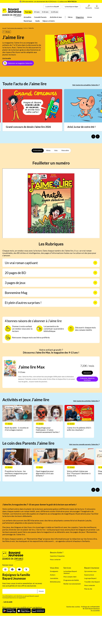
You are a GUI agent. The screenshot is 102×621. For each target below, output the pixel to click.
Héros (70, 17)
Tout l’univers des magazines (15, 28)
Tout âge (28, 12)
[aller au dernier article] (93, 490)
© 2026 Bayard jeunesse (91, 608)
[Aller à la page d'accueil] (11, 17)
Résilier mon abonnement (72, 584)
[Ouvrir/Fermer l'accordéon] (95, 263)
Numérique (28, 21)
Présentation (37, 150)
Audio (37, 21)
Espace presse (89, 575)
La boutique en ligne (71, 6)
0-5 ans (36, 12)
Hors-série (65, 150)
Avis (55, 150)
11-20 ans (54, 12)
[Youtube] (19, 569)
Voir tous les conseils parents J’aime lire (84, 444)
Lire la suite (6, 58)
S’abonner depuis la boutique (87, 379)
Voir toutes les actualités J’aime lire (85, 85)
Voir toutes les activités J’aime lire (86, 401)
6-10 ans (45, 12)
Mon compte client (69, 577)
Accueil (4, 28)
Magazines (80, 17)
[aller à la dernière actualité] (93, 136)
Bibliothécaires (55, 582)
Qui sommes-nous (90, 571)
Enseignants (54, 571)
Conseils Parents (40, 17)
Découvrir (87, 373)
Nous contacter (55, 559)
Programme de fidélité (71, 580)
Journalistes (54, 578)
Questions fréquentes (57, 556)
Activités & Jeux (56, 17)
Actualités (27, 17)
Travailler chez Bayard (92, 582)
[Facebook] (12, 569)
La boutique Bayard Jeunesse (70, 572)
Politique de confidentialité (90, 607)
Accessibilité (95, 610)
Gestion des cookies (73, 607)
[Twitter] (26, 569)
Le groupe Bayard (90, 578)
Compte (97, 8)
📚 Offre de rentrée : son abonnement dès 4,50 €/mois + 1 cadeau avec (48, 1)
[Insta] (5, 569)
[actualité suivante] (98, 136)
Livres (89, 17)
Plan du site (88, 589)
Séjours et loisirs (49, 21)
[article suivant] (98, 490)
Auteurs (52, 575)
